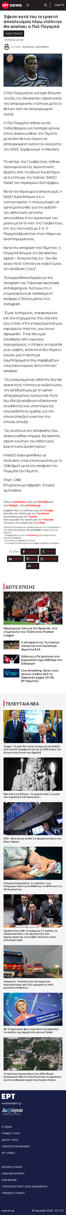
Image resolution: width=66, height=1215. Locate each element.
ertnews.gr (33, 535)
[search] (45, 5)
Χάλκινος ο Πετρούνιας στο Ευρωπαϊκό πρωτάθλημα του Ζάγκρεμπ (41, 659)
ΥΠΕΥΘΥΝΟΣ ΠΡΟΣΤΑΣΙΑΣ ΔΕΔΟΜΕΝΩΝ (24, 1186)
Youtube (48, 519)
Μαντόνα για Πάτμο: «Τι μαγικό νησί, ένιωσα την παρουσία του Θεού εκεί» (31, 795)
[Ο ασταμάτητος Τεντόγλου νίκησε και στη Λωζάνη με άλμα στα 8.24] (11, 645)
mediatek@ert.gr (11, 1103)
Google (48, 510)
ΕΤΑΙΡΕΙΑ (7, 1126)
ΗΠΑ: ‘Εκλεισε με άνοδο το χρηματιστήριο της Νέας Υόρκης (32, 840)
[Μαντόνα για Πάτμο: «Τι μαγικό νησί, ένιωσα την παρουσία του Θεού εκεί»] (33, 774)
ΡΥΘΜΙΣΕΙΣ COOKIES (13, 1193)
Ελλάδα (43, 502)
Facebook (43, 513)
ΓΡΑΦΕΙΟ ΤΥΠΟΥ (11, 1133)
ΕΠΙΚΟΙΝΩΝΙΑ (9, 1180)
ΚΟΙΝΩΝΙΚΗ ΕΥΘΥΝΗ (13, 1173)
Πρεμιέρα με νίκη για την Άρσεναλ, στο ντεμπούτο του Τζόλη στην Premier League (30, 631)
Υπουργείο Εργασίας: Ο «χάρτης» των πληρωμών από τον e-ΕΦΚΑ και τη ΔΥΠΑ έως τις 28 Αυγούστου (33, 886)
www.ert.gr (8, 1210)
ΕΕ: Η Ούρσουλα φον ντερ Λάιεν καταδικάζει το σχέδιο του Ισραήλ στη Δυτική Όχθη (31, 1030)
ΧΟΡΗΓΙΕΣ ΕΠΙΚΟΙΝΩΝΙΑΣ (16, 1146)
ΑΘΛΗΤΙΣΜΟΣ (13, 33)
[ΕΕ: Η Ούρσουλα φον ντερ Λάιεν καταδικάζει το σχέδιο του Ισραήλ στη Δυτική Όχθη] (33, 1009)
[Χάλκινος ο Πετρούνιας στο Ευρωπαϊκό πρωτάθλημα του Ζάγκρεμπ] (11, 659)
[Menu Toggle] (28, 5)
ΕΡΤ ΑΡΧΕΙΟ (8, 1153)
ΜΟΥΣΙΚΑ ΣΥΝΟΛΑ (12, 1167)
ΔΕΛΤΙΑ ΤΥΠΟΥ (10, 1140)
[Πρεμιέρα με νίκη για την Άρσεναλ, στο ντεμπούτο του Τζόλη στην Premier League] (33, 608)
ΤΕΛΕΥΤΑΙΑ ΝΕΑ (22, 704)
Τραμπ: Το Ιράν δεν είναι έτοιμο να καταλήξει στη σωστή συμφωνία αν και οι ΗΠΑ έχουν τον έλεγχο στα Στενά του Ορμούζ (32, 749)
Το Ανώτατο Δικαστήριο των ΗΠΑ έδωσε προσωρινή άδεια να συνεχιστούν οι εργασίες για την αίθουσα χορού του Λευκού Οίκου (33, 1077)
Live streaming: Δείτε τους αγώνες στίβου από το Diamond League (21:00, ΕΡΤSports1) (39, 676)
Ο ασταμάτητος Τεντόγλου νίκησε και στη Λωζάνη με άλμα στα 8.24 (40, 645)
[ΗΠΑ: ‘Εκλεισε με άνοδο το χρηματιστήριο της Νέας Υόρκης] (33, 818)
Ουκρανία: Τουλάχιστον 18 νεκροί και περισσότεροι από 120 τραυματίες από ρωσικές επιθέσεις (28, 984)
